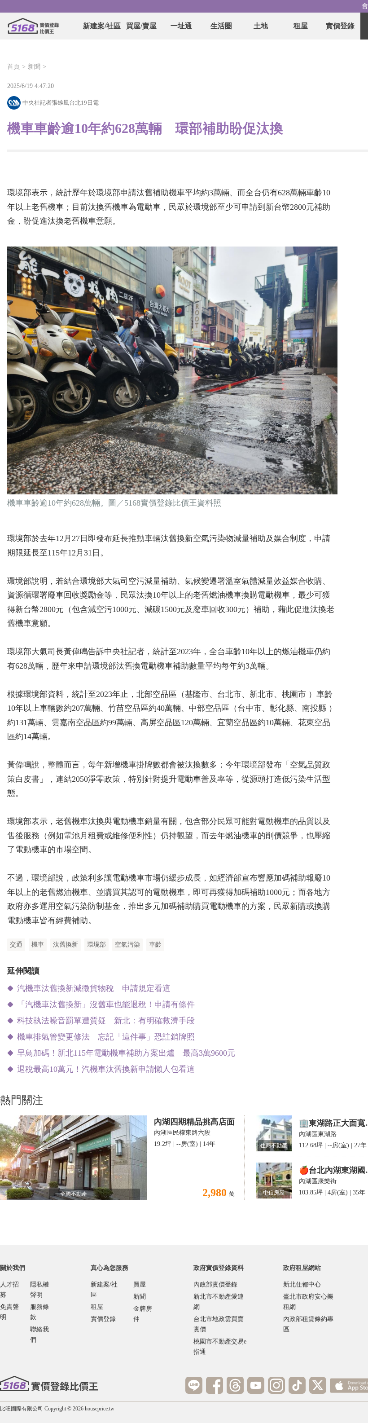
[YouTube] (255, 1385)
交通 (16, 944)
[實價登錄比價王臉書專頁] (214, 1385)
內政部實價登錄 (215, 1284)
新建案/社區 (102, 26)
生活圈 (221, 26)
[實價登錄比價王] (33, 26)
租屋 (301, 26)
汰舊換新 (65, 944)
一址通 (181, 26)
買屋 (139, 1284)
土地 (261, 26)
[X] (317, 1385)
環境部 (96, 944)
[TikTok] (297, 1385)
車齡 (155, 944)
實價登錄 (340, 26)
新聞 (34, 66)
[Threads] (235, 1385)
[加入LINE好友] (193, 1385)
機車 (37, 944)
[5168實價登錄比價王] (49, 1383)
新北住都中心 (302, 1284)
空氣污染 (127, 944)
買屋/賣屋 (141, 26)
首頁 (13, 66)
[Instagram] (276, 1385)
